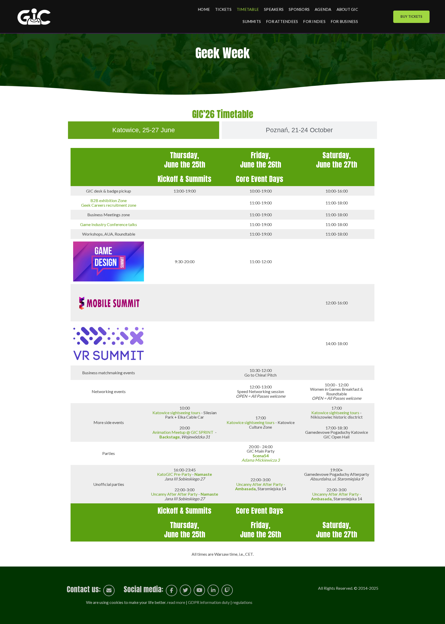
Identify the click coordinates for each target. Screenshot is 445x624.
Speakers (274, 9)
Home (204, 9)
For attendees (282, 21)
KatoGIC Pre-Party (174, 474)
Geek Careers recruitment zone (108, 205)
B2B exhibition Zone (108, 200)
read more (176, 602)
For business (344, 21)
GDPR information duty (209, 602)
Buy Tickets (411, 16)
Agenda (323, 9)
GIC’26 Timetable (222, 114)
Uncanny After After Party (174, 494)
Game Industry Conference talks (108, 224)
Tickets (223, 9)
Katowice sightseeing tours (176, 412)
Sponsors (299, 9)
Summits (252, 21)
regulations (242, 602)
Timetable (248, 9)
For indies (314, 21)
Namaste (209, 494)
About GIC (347, 9)
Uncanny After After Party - (260, 486)
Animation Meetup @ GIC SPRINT (182, 432)
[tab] (143, 130)
